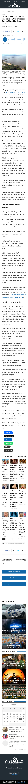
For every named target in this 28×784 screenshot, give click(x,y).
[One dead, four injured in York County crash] (14, 611)
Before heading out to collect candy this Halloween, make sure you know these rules (14, 680)
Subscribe (22, 1)
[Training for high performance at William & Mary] (14, 691)
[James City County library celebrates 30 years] (14, 641)
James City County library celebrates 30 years (14, 646)
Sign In (15, 1)
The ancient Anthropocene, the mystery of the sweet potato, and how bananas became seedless (14, 665)
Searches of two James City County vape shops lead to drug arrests (14, 631)
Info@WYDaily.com (14, 774)
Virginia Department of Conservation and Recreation (13, 543)
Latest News (8, 11)
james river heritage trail (7, 541)
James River (20, 538)
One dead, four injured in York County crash (14, 615)
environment (9, 538)
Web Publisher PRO (21, 782)
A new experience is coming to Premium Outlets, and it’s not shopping (7, 561)
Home (3, 11)
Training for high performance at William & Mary (14, 696)
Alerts (14, 612)
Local (13, 11)
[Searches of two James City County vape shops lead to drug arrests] (14, 626)
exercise (15, 538)
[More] (22, 31)
